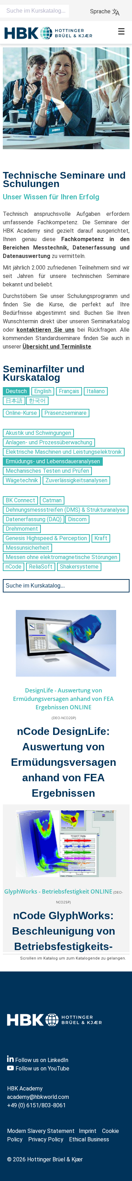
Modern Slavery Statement (41, 1131)
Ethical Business (89, 1139)
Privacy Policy (45, 1139)
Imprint (87, 1131)
